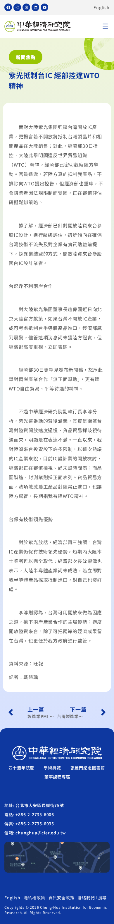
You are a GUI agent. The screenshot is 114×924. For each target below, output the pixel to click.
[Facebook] (8, 7)
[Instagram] (17, 7)
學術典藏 (52, 768)
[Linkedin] (35, 7)
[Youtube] (44, 7)
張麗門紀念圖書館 (87, 768)
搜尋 (102, 897)
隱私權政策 (34, 897)
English (102, 7)
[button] (105, 26)
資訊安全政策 (62, 897)
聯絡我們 (86, 897)
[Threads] (26, 7)
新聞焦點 (25, 57)
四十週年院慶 (21, 768)
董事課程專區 (57, 777)
